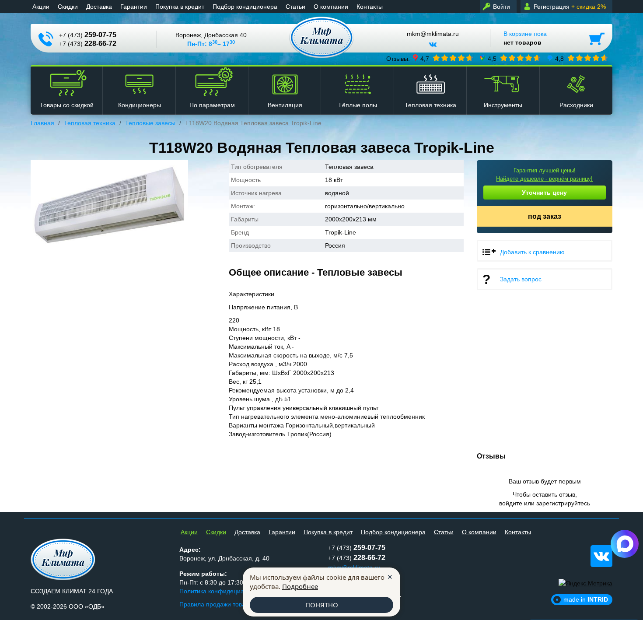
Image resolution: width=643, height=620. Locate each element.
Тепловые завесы (150, 122)
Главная (42, 122)
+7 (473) (87, 35)
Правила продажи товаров (217, 604)
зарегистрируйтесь (563, 503)
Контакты (369, 6)
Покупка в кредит (179, 6)
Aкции (40, 6)
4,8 (559, 58)
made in (585, 599)
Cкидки (68, 6)
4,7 (424, 58)
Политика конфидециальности (223, 591)
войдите (510, 503)
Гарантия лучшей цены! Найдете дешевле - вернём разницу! (544, 174)
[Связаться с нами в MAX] (625, 544)
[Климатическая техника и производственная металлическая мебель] (322, 37)
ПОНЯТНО (321, 604)
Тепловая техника (89, 122)
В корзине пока (525, 38)
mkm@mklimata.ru (433, 34)
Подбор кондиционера (245, 6)
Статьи (295, 6)
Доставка (99, 6)
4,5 (492, 58)
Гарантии (133, 6)
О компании (331, 6)
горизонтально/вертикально (365, 206)
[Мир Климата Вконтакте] (432, 47)
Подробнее (300, 586)
